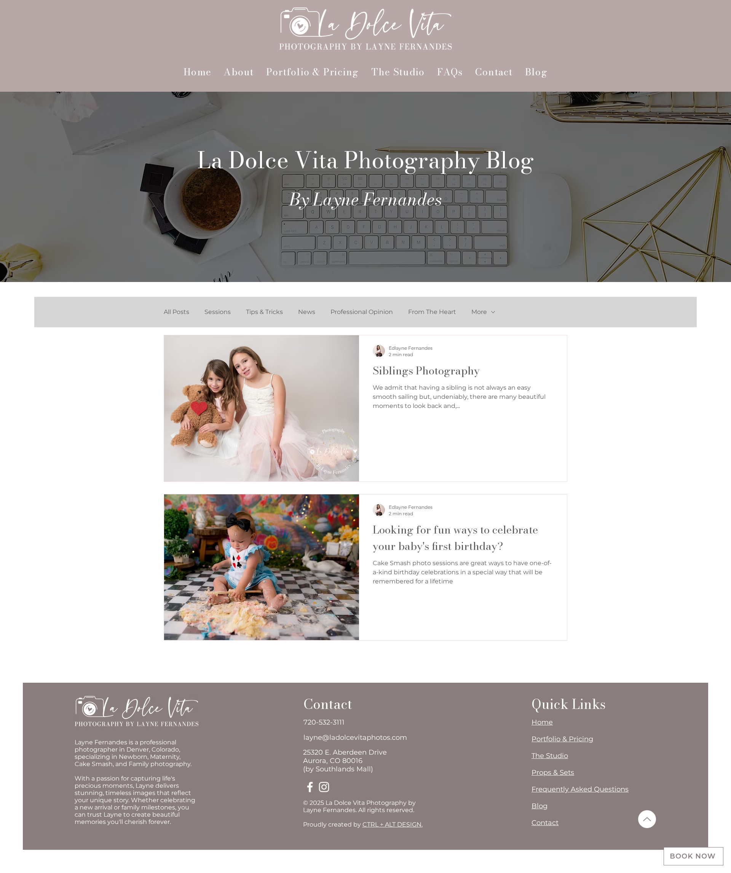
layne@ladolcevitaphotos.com (355, 737)
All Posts (176, 311)
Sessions (217, 311)
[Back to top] (647, 819)
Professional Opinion (361, 311)
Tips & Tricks (264, 311)
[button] (239, 72)
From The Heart (432, 311)
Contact (545, 823)
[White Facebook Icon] (310, 787)
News (306, 311)
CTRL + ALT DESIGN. (392, 824)
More (479, 311)
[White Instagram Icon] (324, 787)
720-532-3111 (324, 722)
